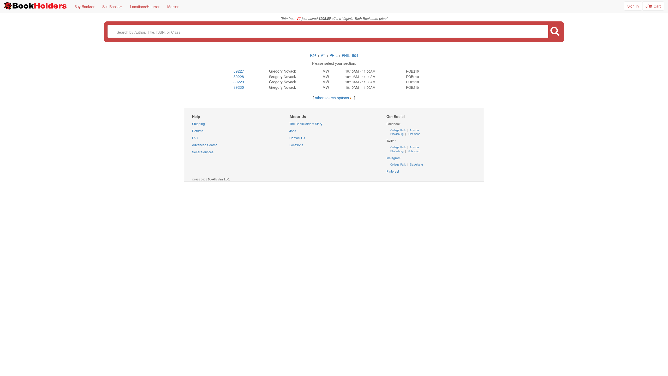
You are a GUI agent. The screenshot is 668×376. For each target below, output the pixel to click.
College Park (398, 130)
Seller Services (202, 152)
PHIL (334, 55)
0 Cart (653, 6)
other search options (332, 97)
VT (323, 55)
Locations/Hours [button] (143, 6)
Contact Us (297, 138)
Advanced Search (204, 145)
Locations (296, 145)
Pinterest (392, 171)
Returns (197, 130)
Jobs (292, 130)
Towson (414, 130)
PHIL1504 (350, 55)
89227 (239, 71)
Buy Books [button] (83, 6)
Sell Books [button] (111, 6)
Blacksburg (397, 134)
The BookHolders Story (305, 123)
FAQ (195, 138)
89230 (239, 87)
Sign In (633, 6)
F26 (313, 55)
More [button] (171, 6)
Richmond (414, 134)
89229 (239, 81)
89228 (239, 76)
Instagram (393, 158)
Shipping (198, 123)
